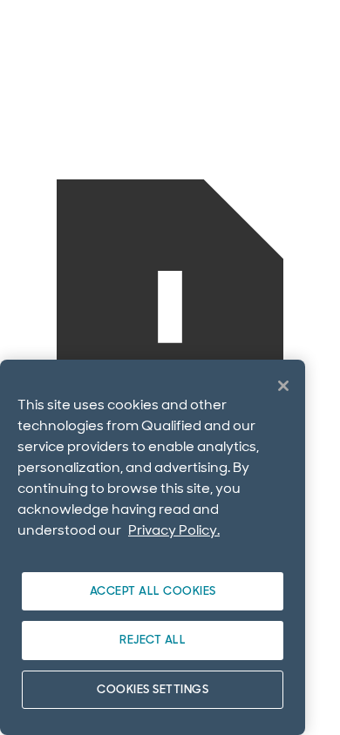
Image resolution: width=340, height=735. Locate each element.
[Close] (283, 386)
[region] (152, 547)
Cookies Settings (152, 689)
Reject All (152, 639)
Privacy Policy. (174, 530)
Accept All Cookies (153, 590)
